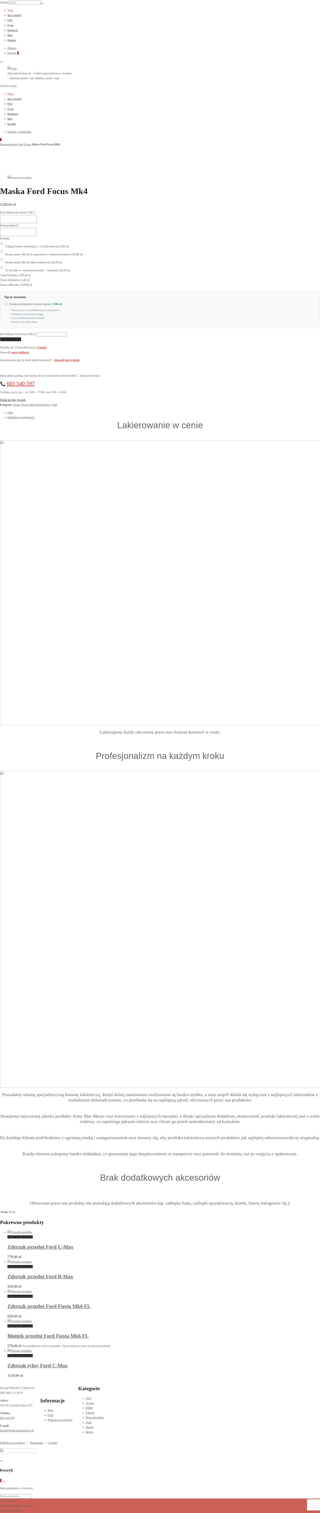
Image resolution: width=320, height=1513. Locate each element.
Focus (16, 404)
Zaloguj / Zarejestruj (19, 131)
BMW (89, 1408)
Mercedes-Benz (95, 1417)
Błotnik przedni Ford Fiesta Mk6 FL (48, 1336)
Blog (9, 35)
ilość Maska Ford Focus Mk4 (17, 334)
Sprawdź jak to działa (66, 360)
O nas (10, 25)
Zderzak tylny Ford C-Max (37, 1365)
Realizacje (12, 30)
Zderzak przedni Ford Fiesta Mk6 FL (49, 1306)
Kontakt (11, 40)
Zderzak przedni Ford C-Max (40, 1247)
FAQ (9, 20)
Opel (88, 1398)
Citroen (90, 1412)
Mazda (90, 1427)
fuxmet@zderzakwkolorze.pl (17, 1430)
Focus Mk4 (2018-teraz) (35, 404)
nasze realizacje (20, 352)
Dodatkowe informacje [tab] (20, 417)
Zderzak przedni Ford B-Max (40, 1276)
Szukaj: (4, 2)
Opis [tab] (10, 412)
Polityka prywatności (60, 1420)
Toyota (90, 1403)
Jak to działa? (14, 15)
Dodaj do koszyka (10, 339)
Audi (88, 1422)
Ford (54, 404)
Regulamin (36, 1442)
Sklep (10, 10)
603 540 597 (21, 383)
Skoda (89, 1432)
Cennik (41, 347)
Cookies (52, 1442)
